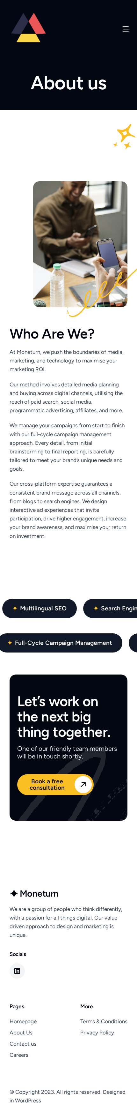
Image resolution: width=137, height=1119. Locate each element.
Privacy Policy (97, 1032)
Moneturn (39, 893)
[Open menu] (125, 29)
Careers (19, 1055)
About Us (21, 1032)
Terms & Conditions (103, 1021)
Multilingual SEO (44, 608)
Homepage (23, 1021)
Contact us (23, 1044)
